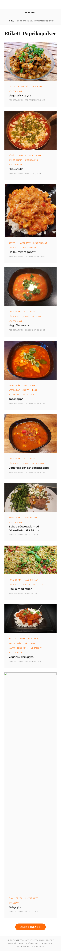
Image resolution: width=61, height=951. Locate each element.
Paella (26, 584)
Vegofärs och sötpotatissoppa (29, 467)
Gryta (12, 86)
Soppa (26, 316)
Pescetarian (16, 100)
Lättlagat (14, 248)
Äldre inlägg (30, 927)
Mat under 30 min (18, 648)
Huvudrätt (24, 86)
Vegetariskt (15, 91)
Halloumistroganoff (22, 252)
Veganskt (38, 86)
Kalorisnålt (16, 160)
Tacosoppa (16, 399)
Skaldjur (38, 584)
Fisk (11, 898)
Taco (34, 390)
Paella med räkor (20, 589)
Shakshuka (16, 169)
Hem (10, 20)
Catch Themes (36, 946)
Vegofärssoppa (19, 325)
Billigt (12, 638)
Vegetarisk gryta (20, 95)
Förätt (13, 155)
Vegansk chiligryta (21, 657)
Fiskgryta (15, 907)
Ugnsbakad (31, 160)
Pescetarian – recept (42, 940)
